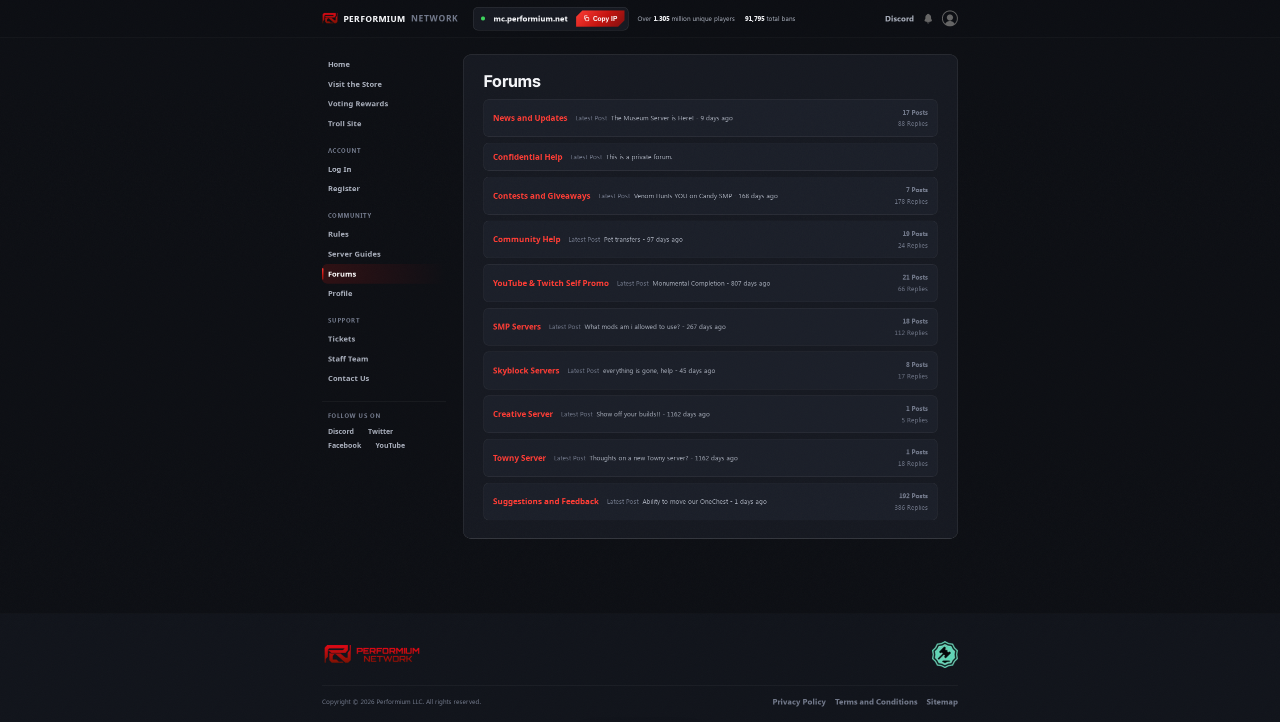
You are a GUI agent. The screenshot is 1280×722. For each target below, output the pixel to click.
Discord (899, 18)
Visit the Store (355, 84)
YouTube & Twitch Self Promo (551, 283)
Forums (342, 274)
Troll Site (345, 123)
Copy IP (605, 18)
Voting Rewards (358, 103)
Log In (340, 169)
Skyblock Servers (526, 370)
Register (344, 188)
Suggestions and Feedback (546, 501)
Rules (338, 234)
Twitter (380, 431)
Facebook (345, 445)
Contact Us (348, 378)
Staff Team (348, 358)
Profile (340, 293)
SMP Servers (517, 326)
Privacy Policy (799, 702)
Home (339, 64)
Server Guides (354, 254)
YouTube (390, 445)
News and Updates (530, 117)
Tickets (341, 339)
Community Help (526, 239)
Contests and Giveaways (541, 195)
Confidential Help (527, 156)
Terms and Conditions (876, 702)
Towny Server (519, 457)
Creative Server (523, 413)
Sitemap (942, 702)
